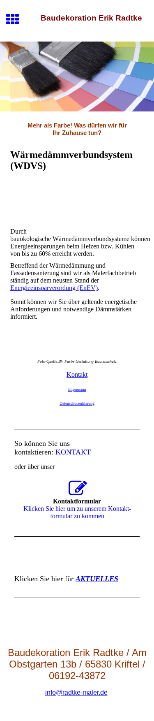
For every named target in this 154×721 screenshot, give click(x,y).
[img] (77, 76)
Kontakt (77, 374)
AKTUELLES (97, 579)
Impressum (77, 389)
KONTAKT (73, 452)
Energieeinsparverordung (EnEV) (54, 287)
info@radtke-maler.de (76, 692)
